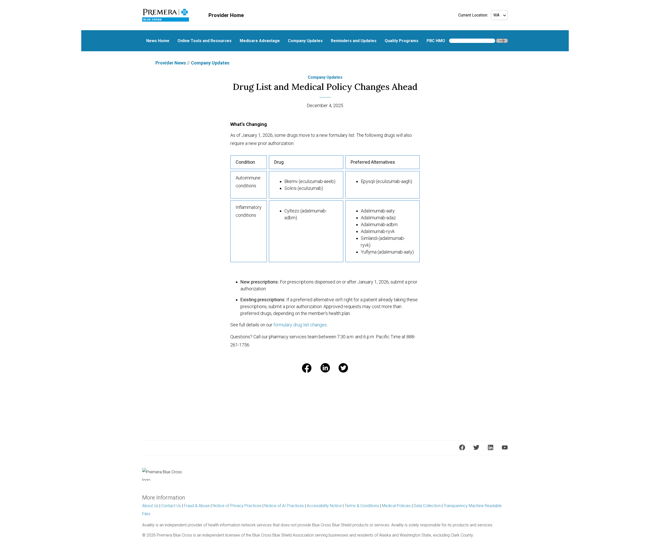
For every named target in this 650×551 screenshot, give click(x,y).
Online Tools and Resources (204, 40)
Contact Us (171, 505)
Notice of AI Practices (284, 505)
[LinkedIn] (491, 447)
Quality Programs (401, 40)
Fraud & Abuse (197, 505)
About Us (150, 505)
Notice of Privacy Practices (237, 505)
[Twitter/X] (476, 447)
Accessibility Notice (324, 505)
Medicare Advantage (260, 40)
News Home (157, 40)
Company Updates (305, 40)
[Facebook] (462, 447)
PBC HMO (436, 40)
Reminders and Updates (354, 40)
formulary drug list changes (300, 324)
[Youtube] (505, 447)
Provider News (170, 62)
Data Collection (427, 505)
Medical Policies (396, 505)
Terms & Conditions (362, 505)
